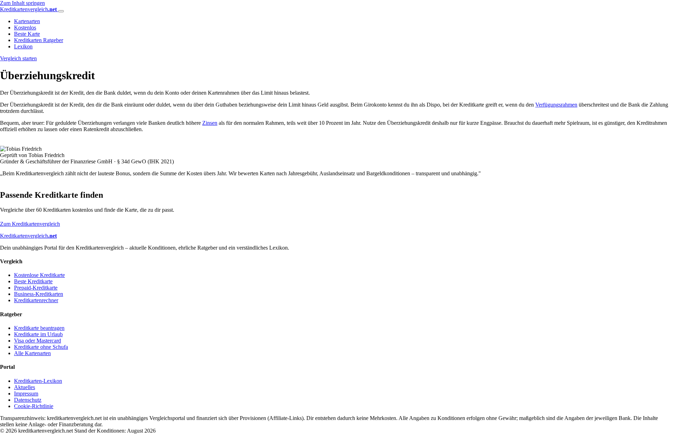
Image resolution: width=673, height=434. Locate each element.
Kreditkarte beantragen (39, 328)
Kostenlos (25, 27)
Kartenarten (27, 21)
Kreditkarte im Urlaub (38, 334)
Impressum (26, 393)
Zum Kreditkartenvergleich (30, 224)
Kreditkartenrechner (36, 300)
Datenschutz (27, 400)
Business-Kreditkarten (38, 294)
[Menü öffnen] (61, 11)
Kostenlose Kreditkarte (39, 275)
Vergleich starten (18, 58)
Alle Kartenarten (32, 353)
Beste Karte (27, 34)
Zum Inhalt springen (22, 3)
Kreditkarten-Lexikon (38, 381)
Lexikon (23, 46)
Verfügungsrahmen (556, 105)
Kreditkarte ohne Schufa (41, 347)
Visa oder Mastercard (37, 341)
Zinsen (209, 123)
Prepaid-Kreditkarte (35, 288)
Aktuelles (24, 387)
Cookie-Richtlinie (33, 406)
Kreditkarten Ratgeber (38, 40)
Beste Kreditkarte (33, 281)
